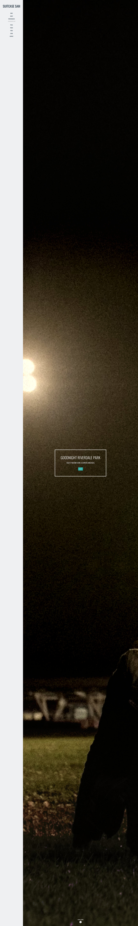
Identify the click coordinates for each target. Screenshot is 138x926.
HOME (11, 13)
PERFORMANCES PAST (11, 21)
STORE (11, 33)
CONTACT (11, 36)
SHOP (80, 469)
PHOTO (11, 28)
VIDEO (11, 30)
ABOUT (11, 16)
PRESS (11, 25)
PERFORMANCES (11, 19)
